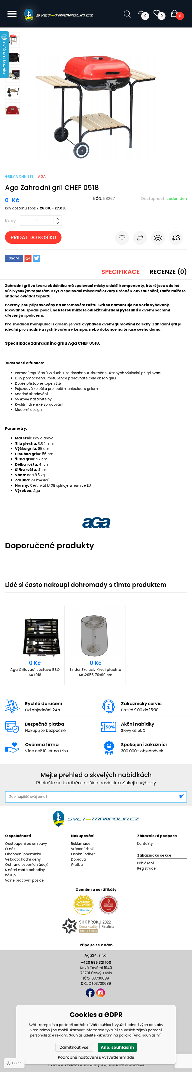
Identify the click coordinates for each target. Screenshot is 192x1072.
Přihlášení (145, 863)
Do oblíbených (122, 239)
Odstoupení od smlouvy (26, 843)
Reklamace (80, 843)
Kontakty (145, 843)
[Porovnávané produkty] (140, 12)
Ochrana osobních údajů (26, 864)
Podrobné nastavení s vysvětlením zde (96, 1057)
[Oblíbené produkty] (157, 13)
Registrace (146, 868)
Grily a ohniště (19, 176)
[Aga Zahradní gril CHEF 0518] (96, 158)
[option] (35, 645)
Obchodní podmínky (23, 854)
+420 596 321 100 (96, 962)
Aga (42, 176)
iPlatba (77, 864)
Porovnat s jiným (140, 239)
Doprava (78, 859)
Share (14, 258)
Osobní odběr (83, 854)
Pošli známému (176, 239)
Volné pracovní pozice (24, 880)
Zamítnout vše (74, 1047)
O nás (10, 848)
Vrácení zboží (82, 848)
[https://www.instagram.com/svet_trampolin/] (100, 993)
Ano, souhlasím (117, 1047)
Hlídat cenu (158, 239)
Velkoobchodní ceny (23, 859)
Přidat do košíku (33, 237)
